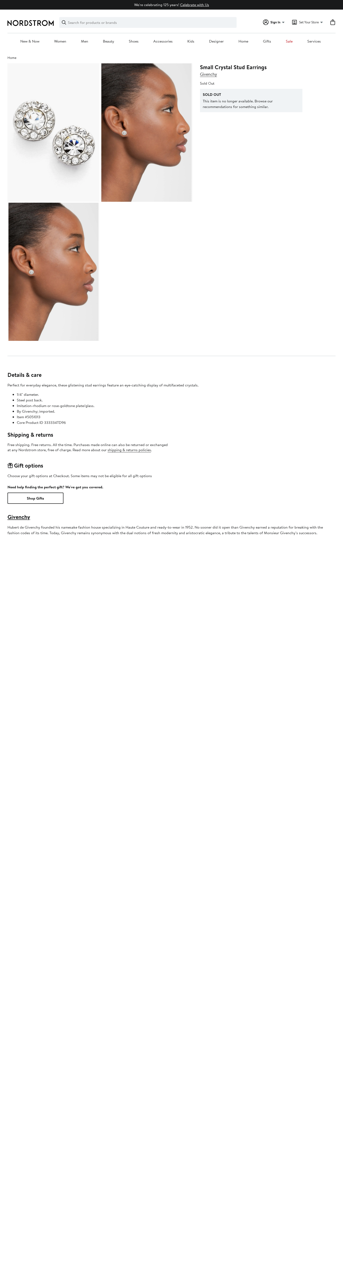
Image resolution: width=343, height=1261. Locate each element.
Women (60, 41)
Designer (216, 41)
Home (243, 41)
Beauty (108, 41)
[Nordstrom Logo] (30, 23)
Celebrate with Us (194, 4)
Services (314, 41)
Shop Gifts (35, 498)
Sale (289, 41)
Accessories (163, 41)
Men (84, 41)
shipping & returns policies (129, 449)
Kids (190, 41)
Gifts (267, 41)
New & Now (29, 41)
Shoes (134, 41)
